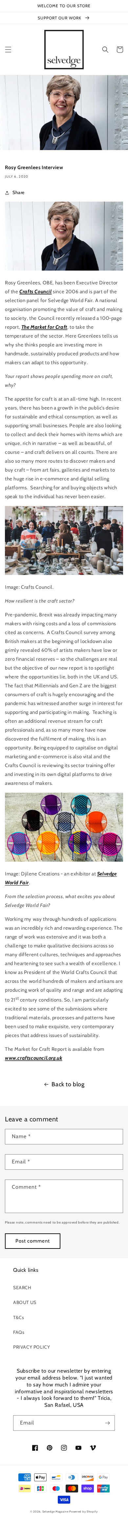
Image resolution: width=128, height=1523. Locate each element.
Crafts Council (35, 292)
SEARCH (22, 1288)
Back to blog (68, 1084)
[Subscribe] (107, 1423)
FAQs (18, 1332)
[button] (8, 49)
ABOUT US (24, 1302)
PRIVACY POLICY (31, 1347)
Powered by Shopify (83, 1511)
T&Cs (18, 1317)
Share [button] (18, 192)
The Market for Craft (44, 327)
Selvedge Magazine (55, 1511)
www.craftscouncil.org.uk (33, 1058)
